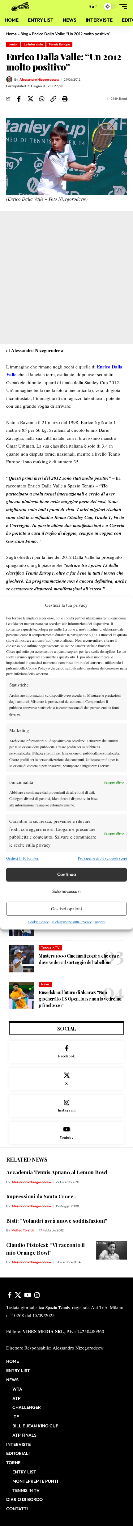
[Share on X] (30, 99)
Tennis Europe (59, 44)
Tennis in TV (50, 948)
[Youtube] (66, 1133)
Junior (13, 44)
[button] (80, 7)
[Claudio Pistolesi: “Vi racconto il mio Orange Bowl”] (111, 1250)
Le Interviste (33, 44)
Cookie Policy (38, 921)
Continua (66, 874)
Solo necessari (66, 891)
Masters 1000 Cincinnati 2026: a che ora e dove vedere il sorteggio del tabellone (79, 959)
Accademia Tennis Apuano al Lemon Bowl (56, 1172)
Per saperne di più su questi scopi (102, 858)
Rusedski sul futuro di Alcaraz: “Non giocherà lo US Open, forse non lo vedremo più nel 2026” (80, 998)
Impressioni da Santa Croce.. (41, 1196)
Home (11, 33)
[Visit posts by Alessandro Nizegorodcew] (9, 79)
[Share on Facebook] (19, 99)
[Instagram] (66, 1106)
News (45, 984)
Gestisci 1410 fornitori (22, 858)
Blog (24, 33)
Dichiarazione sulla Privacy (72, 921)
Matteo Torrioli (22, 1230)
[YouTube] (28, 1295)
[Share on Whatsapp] (41, 99)
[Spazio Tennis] (21, 6)
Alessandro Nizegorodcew (39, 79)
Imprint (100, 921)
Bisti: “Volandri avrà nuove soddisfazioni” (56, 1220)
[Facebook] (66, 1052)
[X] (66, 1079)
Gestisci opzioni (66, 908)
